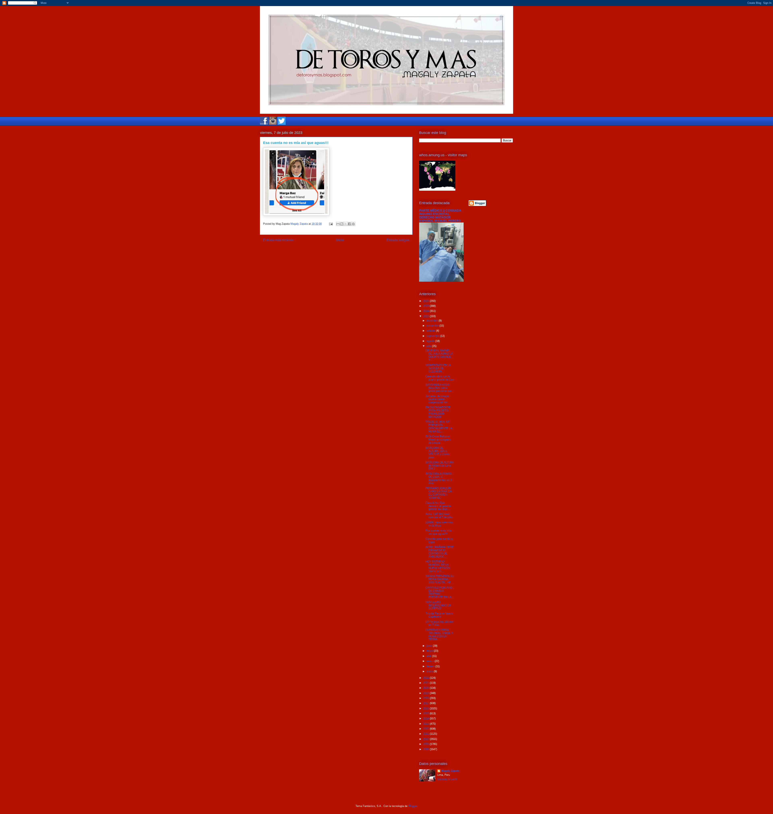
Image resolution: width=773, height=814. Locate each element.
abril (429, 656)
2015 (426, 713)
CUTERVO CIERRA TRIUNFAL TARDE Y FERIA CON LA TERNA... (439, 635)
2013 (426, 723)
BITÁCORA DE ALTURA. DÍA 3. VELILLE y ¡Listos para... (438, 452)
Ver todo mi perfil (447, 779)
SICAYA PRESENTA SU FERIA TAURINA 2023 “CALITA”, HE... (440, 579)
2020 (426, 687)
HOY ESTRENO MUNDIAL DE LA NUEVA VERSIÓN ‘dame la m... (438, 566)
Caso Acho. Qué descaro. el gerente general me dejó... (438, 506)
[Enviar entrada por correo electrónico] (331, 223)
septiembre (433, 335)
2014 (426, 718)
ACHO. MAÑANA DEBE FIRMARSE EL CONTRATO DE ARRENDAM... (440, 552)
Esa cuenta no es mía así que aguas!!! (438, 532)
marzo (431, 661)
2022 (426, 677)
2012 (426, 728)
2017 (426, 703)
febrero (431, 666)
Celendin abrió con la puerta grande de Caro (440, 378)
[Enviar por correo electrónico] (338, 224)
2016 (426, 708)
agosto (431, 340)
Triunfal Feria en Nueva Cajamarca (439, 615)
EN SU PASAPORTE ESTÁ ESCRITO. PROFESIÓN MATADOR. (438, 412)
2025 (426, 305)
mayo (430, 650)
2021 (426, 682)
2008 (426, 749)
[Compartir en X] (346, 224)
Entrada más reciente (278, 240)
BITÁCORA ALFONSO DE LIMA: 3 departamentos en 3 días (439, 478)
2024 (426, 310)
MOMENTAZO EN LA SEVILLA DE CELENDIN (438, 368)
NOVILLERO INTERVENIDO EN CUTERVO (438, 605)
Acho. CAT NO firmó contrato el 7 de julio (439, 516)
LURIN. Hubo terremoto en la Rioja (439, 524)
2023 (426, 316)
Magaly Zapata (450, 770)
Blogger (412, 806)
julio (429, 346)
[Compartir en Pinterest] (353, 224)
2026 (426, 300)
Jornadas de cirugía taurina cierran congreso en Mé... (438, 399)
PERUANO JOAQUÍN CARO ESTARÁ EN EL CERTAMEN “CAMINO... (439, 493)
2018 (426, 698)
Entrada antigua (397, 240)
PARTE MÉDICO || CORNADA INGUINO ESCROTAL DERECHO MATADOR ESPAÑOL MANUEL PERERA (440, 215)
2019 (426, 693)
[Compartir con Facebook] (349, 224)
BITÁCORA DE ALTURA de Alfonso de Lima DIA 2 (440, 465)
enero (430, 671)
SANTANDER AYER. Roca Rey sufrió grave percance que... (440, 387)
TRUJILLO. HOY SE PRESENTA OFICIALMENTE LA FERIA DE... (439, 426)
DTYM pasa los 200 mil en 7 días (439, 623)
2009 (426, 744)
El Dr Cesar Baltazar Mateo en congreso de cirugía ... (438, 439)
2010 (426, 739)
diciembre (433, 320)
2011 (426, 733)
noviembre (433, 325)
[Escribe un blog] (342, 224)
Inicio (340, 240)
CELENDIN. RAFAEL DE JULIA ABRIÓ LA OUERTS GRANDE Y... (439, 355)
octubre (431, 330)
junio (430, 645)
